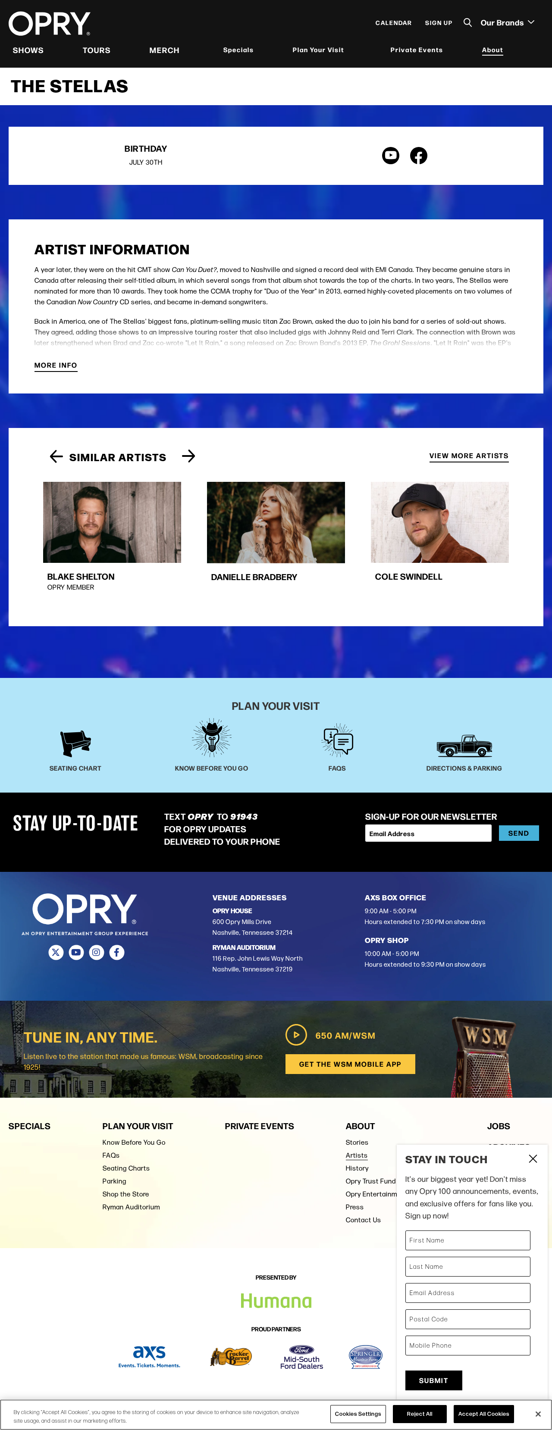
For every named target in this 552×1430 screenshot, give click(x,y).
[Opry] (50, 23)
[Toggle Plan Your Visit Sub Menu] (350, 50)
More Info (56, 366)
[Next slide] (188, 457)
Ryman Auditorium (131, 1207)
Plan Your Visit (318, 49)
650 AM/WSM (346, 1035)
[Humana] (276, 1300)
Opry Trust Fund (371, 1181)
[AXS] (149, 1357)
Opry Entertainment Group (387, 1194)
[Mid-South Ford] (302, 1357)
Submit (433, 1380)
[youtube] (390, 155)
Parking (114, 1181)
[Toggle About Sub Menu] (509, 50)
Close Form (532, 1159)
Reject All (420, 1413)
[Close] (538, 1414)
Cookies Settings (358, 1413)
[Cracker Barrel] (231, 1357)
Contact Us (363, 1220)
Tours (97, 49)
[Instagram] (96, 952)
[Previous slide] (56, 457)
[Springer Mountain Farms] (366, 1357)
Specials (238, 49)
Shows (28, 49)
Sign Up (439, 22)
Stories (357, 1142)
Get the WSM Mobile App (350, 1064)
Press (355, 1207)
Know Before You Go (134, 1142)
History (357, 1168)
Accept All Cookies (483, 1413)
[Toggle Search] (468, 22)
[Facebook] (116, 952)
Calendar (394, 22)
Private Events (417, 49)
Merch (165, 49)
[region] (276, 1414)
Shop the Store (126, 1194)
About (492, 49)
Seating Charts (126, 1168)
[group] (112, 543)
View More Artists (469, 456)
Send (519, 833)
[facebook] (418, 155)
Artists (357, 1155)
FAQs (111, 1155)
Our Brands (503, 22)
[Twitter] (55, 952)
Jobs (499, 1125)
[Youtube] (76, 952)
